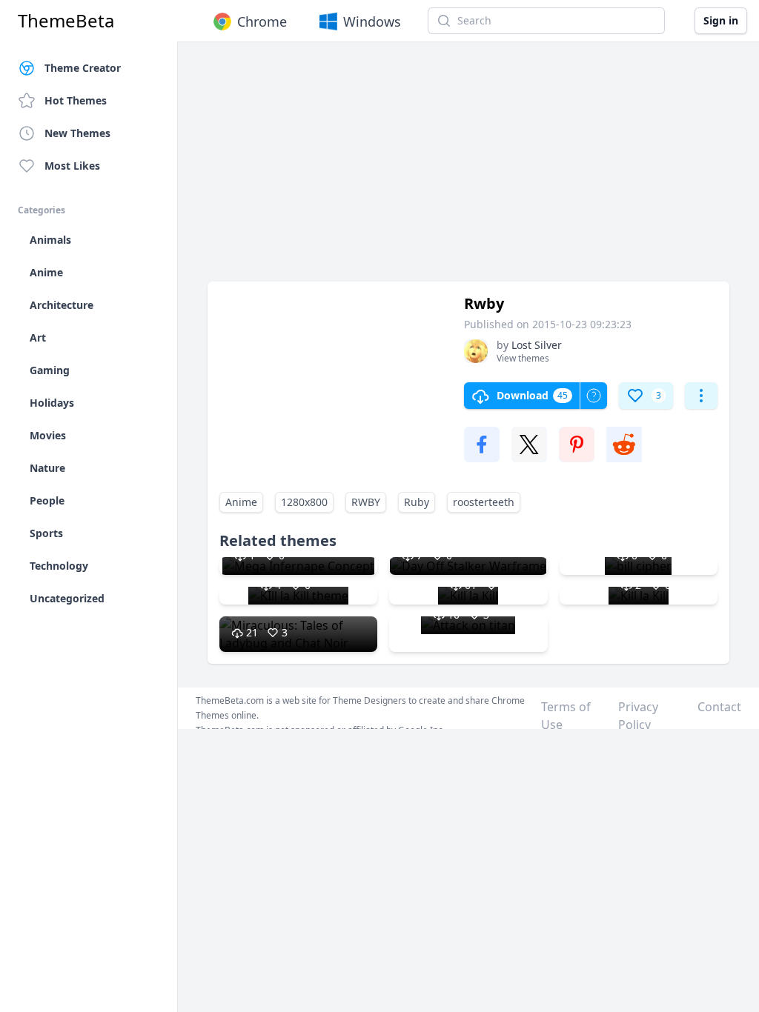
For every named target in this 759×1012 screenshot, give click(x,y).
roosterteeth (483, 502)
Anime (241, 502)
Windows (372, 21)
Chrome (262, 21)
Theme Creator (82, 68)
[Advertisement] (468, 169)
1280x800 (304, 502)
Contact (719, 707)
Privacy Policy (638, 716)
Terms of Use (566, 716)
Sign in (720, 20)
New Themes (77, 133)
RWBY (365, 502)
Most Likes (72, 166)
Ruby (416, 502)
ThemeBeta (66, 21)
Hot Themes (75, 100)
